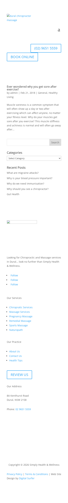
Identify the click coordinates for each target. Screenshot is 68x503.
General (42, 92)
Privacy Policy (14, 474)
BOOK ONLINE (22, 57)
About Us (14, 351)
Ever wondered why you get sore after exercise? (32, 88)
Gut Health (13, 194)
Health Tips (15, 360)
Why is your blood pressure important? (29, 178)
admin (14, 92)
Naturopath (16, 330)
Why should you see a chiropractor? (27, 189)
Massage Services (19, 311)
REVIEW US (19, 374)
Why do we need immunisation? (25, 183)
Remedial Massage (20, 320)
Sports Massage (18, 325)
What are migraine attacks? (23, 172)
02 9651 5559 (23, 409)
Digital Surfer (27, 478)
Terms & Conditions (36, 474)
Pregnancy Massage (20, 316)
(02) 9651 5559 (45, 48)
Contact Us (15, 356)
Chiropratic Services (21, 307)
